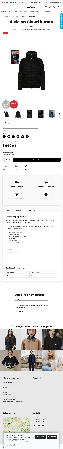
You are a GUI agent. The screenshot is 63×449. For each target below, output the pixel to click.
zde (27, 441)
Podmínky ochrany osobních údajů (14, 401)
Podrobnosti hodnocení (42, 30)
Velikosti (5, 387)
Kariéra (5, 392)
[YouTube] (43, 425)
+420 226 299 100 (38, 420)
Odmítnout (40, 436)
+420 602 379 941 (38, 422)
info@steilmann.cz (38, 418)
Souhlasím (52, 436)
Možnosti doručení (8, 154)
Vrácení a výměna (8, 397)
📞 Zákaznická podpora (53, 2)
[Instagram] (39, 425)
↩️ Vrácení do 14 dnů (34, 2)
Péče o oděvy (7, 394)
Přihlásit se (19, 311)
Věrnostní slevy (7, 383)
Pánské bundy (35, 272)
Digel (31, 26)
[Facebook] (35, 425)
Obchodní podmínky (9, 399)
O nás (4, 390)
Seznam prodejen (8, 385)
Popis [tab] (7, 210)
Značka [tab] (32, 210)
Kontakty (5, 404)
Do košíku (38, 160)
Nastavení (11, 445)
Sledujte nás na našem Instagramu (33, 326)
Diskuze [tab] (18, 210)
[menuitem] (5, 11)
